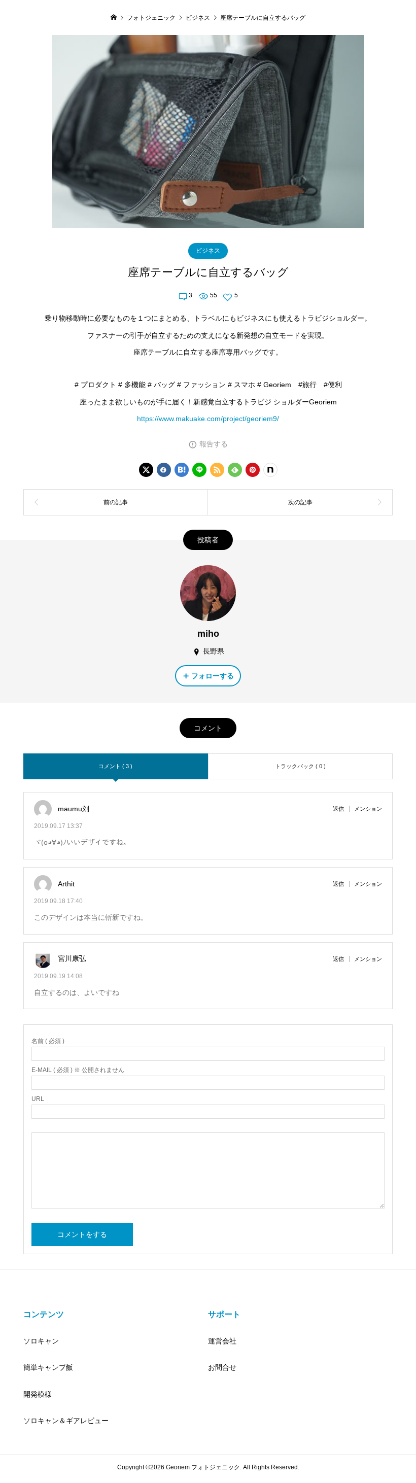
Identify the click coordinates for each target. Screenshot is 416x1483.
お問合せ (222, 1367)
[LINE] (199, 470)
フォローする (212, 676)
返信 (338, 809)
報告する (213, 444)
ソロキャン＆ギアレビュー (66, 1421)
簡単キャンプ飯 (48, 1367)
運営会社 (222, 1341)
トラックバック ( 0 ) (300, 766)
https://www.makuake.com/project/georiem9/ (208, 419)
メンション (368, 809)
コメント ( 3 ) (115, 766)
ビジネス (208, 250)
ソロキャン (41, 1341)
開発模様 (37, 1394)
